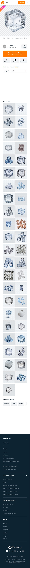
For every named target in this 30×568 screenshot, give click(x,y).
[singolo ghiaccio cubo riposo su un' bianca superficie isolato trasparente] (9, 325)
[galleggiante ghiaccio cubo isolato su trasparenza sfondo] (9, 121)
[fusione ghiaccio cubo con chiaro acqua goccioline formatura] (9, 517)
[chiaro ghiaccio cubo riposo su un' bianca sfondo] (9, 159)
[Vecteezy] (2, 2)
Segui (24, 47)
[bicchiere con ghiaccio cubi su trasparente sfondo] (9, 478)
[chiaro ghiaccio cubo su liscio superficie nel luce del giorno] (9, 555)
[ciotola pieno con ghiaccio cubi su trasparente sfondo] (9, 529)
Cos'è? (16, 67)
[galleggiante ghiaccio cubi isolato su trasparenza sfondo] (9, 146)
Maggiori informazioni (9, 69)
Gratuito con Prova (15, 53)
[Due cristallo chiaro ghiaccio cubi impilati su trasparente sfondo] (9, 197)
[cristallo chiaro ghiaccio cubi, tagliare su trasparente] (9, 351)
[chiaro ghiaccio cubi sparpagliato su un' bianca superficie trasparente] (9, 465)
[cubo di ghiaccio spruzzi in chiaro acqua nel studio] (9, 542)
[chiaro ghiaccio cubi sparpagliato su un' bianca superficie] (9, 504)
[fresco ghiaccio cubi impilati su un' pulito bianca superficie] (9, 274)
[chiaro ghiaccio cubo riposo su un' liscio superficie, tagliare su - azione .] (9, 248)
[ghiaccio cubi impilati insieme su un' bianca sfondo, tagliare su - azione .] (9, 312)
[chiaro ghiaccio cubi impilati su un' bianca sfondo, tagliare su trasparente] (9, 172)
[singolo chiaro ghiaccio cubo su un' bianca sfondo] (9, 363)
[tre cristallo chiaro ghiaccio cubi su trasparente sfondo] (9, 210)
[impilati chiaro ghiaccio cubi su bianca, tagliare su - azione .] (9, 134)
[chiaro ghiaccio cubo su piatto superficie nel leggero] (9, 108)
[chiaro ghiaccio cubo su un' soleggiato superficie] (9, 491)
